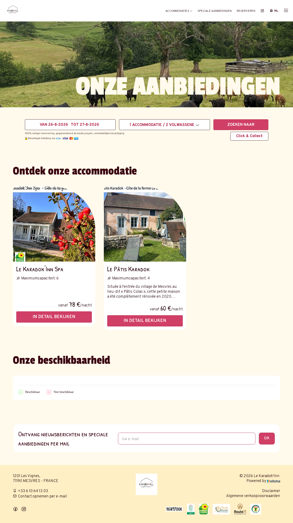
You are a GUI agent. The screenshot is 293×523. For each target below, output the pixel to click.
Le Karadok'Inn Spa (39, 269)
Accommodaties (177, 11)
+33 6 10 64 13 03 (33, 491)
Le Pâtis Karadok (128, 269)
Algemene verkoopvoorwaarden (253, 496)
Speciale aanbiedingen (215, 11)
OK (267, 438)
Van (43, 124)
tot (75, 124)
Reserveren (246, 11)
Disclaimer (271, 491)
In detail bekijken (54, 317)
